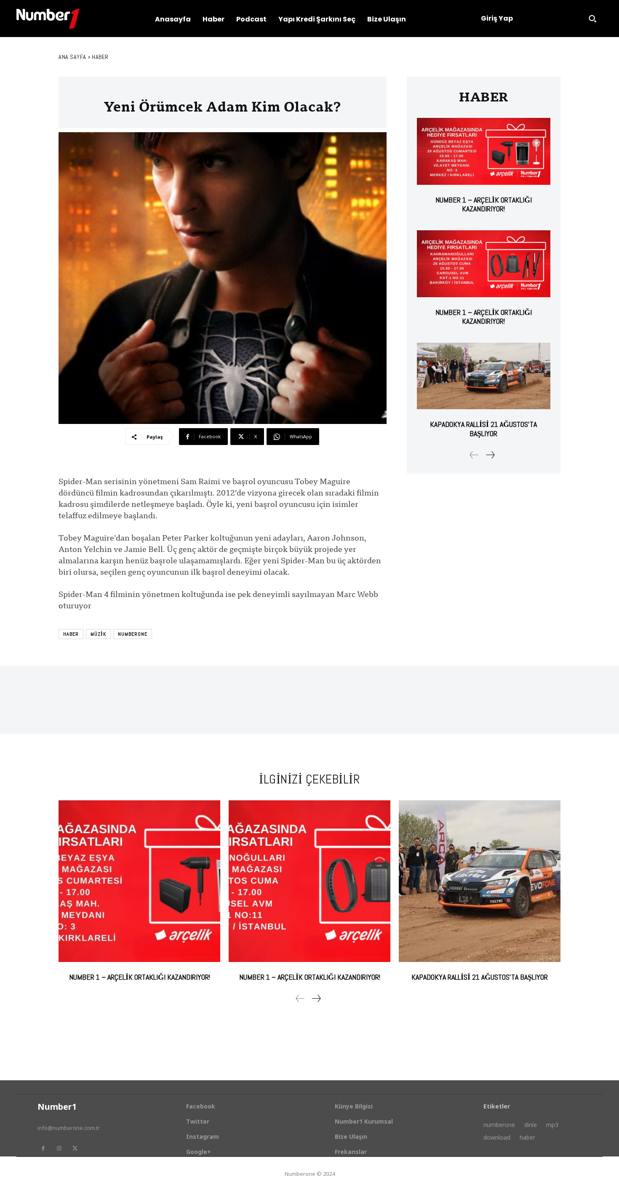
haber (71, 634)
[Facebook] (42, 1148)
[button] (592, 18)
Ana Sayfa (72, 57)
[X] (74, 1148)
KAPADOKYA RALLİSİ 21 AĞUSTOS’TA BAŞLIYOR (483, 428)
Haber (100, 57)
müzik (98, 634)
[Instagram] (58, 1148)
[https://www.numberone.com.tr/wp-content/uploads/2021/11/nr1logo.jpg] (48, 19)
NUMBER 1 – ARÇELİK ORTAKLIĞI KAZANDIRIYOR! (483, 204)
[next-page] (489, 455)
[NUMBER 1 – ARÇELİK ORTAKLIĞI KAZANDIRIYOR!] (483, 151)
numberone (132, 634)
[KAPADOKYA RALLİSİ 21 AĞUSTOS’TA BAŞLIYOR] (483, 376)
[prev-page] (474, 455)
